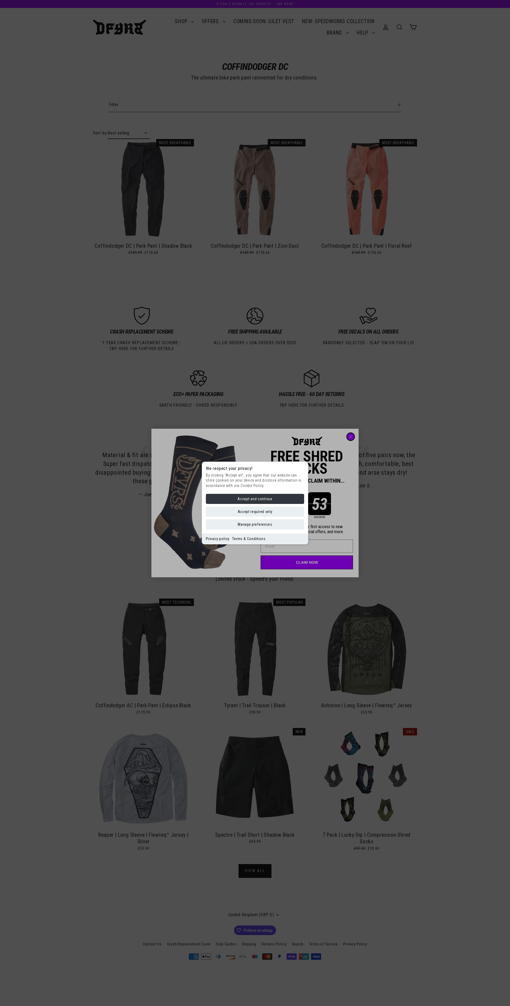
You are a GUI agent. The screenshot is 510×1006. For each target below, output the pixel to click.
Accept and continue (254, 499)
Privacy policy (218, 539)
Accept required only (255, 512)
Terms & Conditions (248, 539)
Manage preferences (255, 524)
